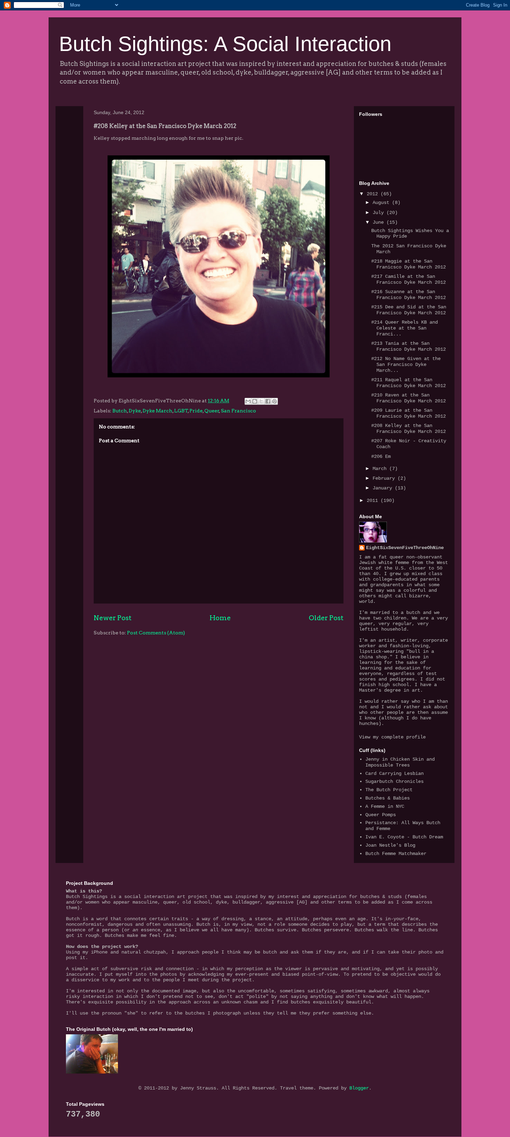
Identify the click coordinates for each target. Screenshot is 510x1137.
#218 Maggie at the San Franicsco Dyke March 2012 (408, 264)
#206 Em (381, 456)
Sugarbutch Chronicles (394, 781)
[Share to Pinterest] (274, 401)
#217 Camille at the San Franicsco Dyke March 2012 (408, 279)
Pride (196, 410)
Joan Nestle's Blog (390, 845)
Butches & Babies (387, 798)
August (382, 202)
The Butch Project (389, 790)
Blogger (359, 1088)
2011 (374, 500)
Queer (211, 410)
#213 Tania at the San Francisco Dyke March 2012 (408, 346)
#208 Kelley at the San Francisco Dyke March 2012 (408, 428)
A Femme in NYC (384, 806)
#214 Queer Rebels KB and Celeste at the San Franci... (404, 328)
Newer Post (112, 618)
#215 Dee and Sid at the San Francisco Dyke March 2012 (408, 310)
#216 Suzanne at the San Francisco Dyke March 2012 (408, 294)
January (384, 488)
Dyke (135, 410)
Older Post (326, 618)
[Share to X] (261, 401)
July (379, 212)
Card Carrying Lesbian (394, 773)
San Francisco (238, 410)
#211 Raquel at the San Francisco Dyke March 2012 (408, 382)
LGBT (181, 410)
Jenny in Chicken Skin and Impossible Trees (400, 762)
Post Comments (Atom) (156, 632)
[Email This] (248, 401)
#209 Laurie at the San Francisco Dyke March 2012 (408, 413)
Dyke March (157, 410)
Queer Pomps (380, 815)
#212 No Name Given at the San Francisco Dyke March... (406, 364)
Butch (119, 410)
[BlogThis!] (254, 401)
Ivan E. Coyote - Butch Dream (404, 837)
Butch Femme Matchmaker (395, 853)
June (379, 222)
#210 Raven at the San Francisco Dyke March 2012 (408, 398)
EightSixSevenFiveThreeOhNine (405, 547)
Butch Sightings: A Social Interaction (225, 43)
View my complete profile (392, 737)
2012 (374, 194)
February (385, 478)
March (381, 468)
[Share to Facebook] (267, 401)
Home (220, 618)
